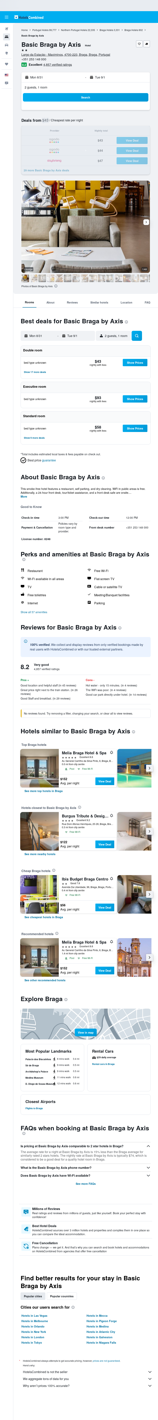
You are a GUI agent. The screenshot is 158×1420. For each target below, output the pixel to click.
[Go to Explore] (7, 53)
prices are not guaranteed (106, 1360)
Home (24, 30)
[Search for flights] (7, 29)
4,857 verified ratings (57, 64)
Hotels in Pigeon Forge (102, 1321)
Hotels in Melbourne (34, 1321)
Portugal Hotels (40, 30)
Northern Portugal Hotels (74, 30)
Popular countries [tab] (62, 1296)
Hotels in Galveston (100, 1337)
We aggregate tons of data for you (46, 1379)
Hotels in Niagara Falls (101, 1342)
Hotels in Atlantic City (101, 1332)
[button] (6, 17)
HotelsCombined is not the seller (45, 1372)
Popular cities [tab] (33, 1296)
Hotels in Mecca (97, 1315)
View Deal (104, 781)
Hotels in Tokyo (31, 1342)
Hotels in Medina (98, 1326)
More (24, 496)
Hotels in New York (33, 1332)
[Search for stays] (7, 37)
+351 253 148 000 (33, 59)
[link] (43, 791)
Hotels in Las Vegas (34, 1315)
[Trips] (7, 64)
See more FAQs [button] (86, 1184)
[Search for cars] (7, 45)
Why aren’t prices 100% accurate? (46, 1385)
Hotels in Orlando (33, 1326)
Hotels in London (32, 1337)
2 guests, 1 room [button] (36, 87)
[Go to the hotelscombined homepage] (29, 17)
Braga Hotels (106, 30)
